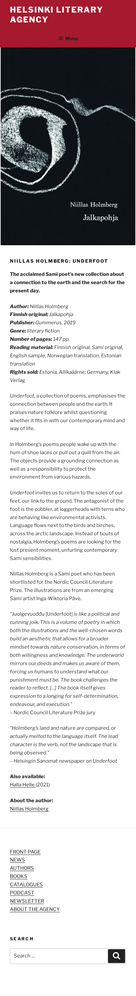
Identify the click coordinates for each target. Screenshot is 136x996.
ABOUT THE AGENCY (35, 909)
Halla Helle (23, 785)
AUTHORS (22, 868)
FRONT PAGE (25, 852)
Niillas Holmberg (29, 809)
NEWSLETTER (27, 901)
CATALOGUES (26, 885)
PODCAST (22, 893)
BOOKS (18, 876)
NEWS (17, 860)
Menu (71, 38)
